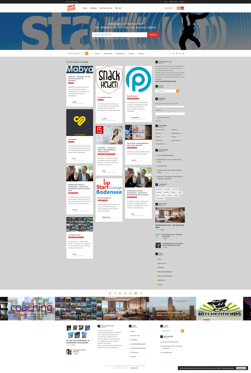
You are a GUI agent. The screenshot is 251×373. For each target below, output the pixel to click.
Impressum (161, 280)
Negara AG (134, 368)
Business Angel (108, 53)
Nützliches (141, 53)
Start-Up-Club (161, 263)
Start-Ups (97, 53)
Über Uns (118, 8)
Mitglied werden (173, 2)
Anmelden (158, 121)
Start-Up (102, 38)
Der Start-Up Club (106, 8)
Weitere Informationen (228, 368)
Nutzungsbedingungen (164, 272)
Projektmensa (135, 117)
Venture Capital (175, 140)
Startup (108, 38)
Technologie (101, 154)
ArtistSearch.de (162, 166)
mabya (74, 102)
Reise (157, 195)
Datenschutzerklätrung (164, 276)
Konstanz (166, 192)
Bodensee (159, 189)
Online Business (73, 237)
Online (121, 38)
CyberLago (167, 189)
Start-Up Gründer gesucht (165, 155)
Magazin (173, 192)
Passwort (158, 110)
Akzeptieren (241, 368)
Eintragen (182, 2)
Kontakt (159, 284)
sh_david (104, 119)
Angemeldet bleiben (163, 117)
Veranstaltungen (120, 53)
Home (85, 8)
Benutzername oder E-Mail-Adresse (166, 104)
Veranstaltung (115, 38)
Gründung (159, 192)
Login (165, 2)
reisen (163, 195)
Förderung (127, 38)
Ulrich (74, 158)
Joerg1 (104, 171)
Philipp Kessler (106, 217)
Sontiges (71, 83)
